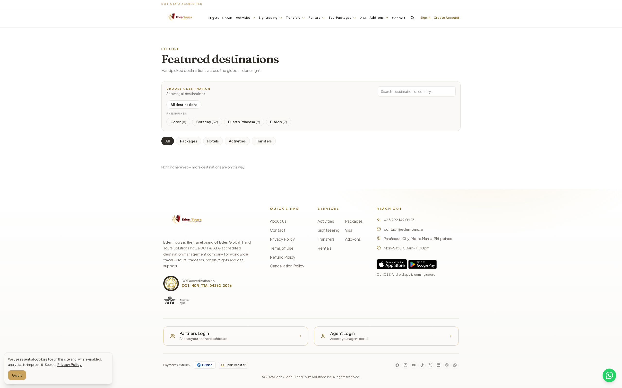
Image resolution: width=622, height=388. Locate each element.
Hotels (227, 18)
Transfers (293, 17)
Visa (363, 18)
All (167, 141)
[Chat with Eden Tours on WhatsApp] (609, 375)
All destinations (184, 104)
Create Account (446, 17)
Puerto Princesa (244, 122)
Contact (398, 18)
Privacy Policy (282, 239)
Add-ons (377, 17)
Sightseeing (268, 17)
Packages (188, 141)
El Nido (278, 122)
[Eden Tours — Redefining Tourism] (179, 18)
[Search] (412, 18)
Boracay (207, 122)
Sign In (425, 17)
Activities (243, 17)
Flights (213, 18)
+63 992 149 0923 (399, 219)
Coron (178, 122)
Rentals (314, 17)
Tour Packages (339, 17)
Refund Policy (282, 257)
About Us (278, 221)
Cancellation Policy (287, 265)
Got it (17, 375)
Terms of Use (282, 248)
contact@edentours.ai (403, 229)
